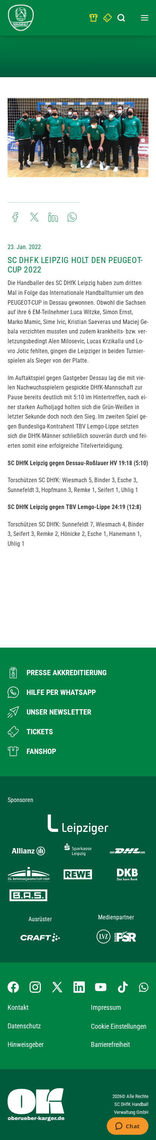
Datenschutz (24, 1026)
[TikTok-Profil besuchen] (122, 987)
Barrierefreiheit (110, 1044)
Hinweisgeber (26, 1044)
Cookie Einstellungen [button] (119, 1026)
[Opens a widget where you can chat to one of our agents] (127, 1126)
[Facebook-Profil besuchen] (13, 987)
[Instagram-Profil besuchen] (35, 987)
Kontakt (18, 1007)
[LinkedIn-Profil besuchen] (79, 987)
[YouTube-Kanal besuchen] (100, 987)
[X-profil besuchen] (57, 987)
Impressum (106, 1007)
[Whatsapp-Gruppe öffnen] (143, 987)
